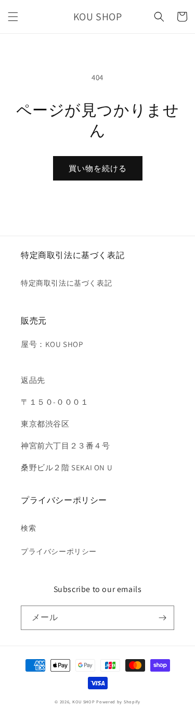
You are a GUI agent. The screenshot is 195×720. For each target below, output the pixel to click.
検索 (28, 528)
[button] (13, 16)
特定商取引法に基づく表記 (66, 283)
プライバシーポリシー (59, 551)
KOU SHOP (83, 701)
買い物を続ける (98, 168)
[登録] (162, 618)
